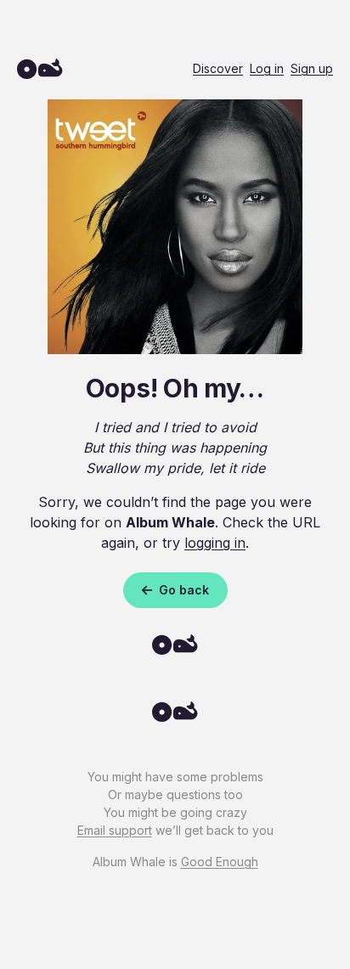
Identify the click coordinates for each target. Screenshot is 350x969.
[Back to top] (175, 716)
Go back (182, 590)
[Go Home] (175, 649)
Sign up (312, 68)
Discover (218, 68)
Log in (267, 68)
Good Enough (219, 861)
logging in (215, 542)
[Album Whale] (40, 68)
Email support (114, 830)
